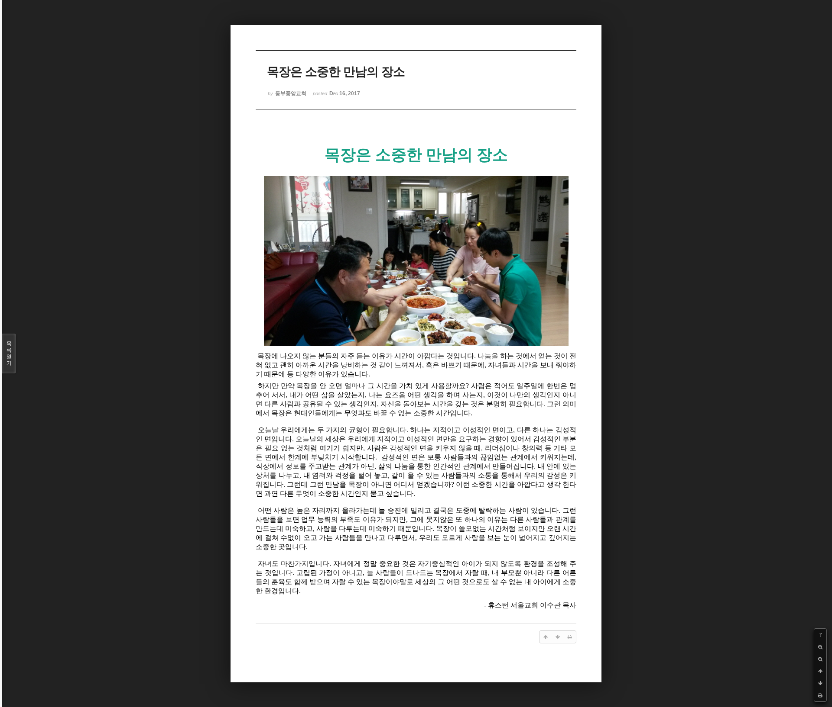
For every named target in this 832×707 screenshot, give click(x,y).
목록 (9, 353)
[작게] (820, 659)
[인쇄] (820, 695)
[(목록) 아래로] (820, 683)
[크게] (820, 647)
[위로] (820, 671)
